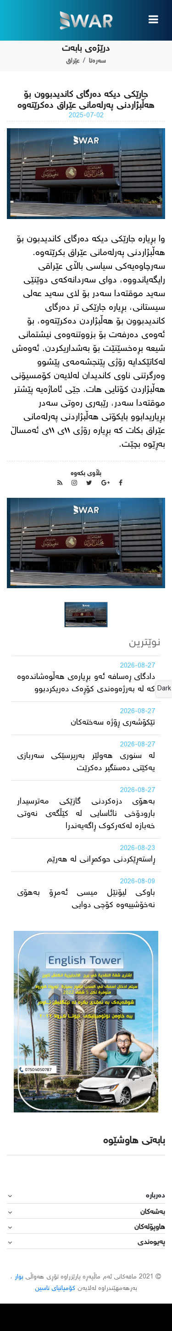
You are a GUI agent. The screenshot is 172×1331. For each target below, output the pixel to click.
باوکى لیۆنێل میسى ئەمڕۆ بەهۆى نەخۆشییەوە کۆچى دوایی (86, 899)
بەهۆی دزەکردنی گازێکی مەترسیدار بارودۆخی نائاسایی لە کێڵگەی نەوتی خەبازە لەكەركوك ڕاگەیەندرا (86, 814)
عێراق (72, 61)
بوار (19, 1277)
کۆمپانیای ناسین (55, 1288)
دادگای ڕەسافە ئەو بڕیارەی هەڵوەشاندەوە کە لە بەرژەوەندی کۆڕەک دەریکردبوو (86, 683)
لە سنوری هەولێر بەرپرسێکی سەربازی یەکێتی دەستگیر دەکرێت (86, 762)
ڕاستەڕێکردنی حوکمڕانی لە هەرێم (101, 860)
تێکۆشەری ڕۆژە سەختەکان (113, 723)
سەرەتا (97, 61)
